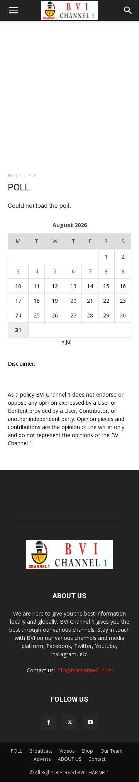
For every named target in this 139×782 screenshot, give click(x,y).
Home (14, 175)
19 (55, 300)
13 (73, 286)
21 (90, 300)
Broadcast (40, 751)
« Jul (66, 341)
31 (18, 330)
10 (18, 286)
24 (18, 315)
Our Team (111, 751)
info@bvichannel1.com (84, 670)
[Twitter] (69, 722)
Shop (87, 751)
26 (55, 315)
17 (18, 300)
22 (106, 300)
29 (106, 315)
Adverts (42, 759)
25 (37, 315)
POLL (16, 751)
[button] (13, 10)
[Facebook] (48, 722)
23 (123, 300)
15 (106, 286)
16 (123, 286)
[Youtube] (90, 722)
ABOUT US (69, 759)
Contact (96, 759)
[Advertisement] (69, 94)
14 (90, 286)
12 (55, 286)
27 (73, 315)
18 (37, 300)
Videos (67, 751)
